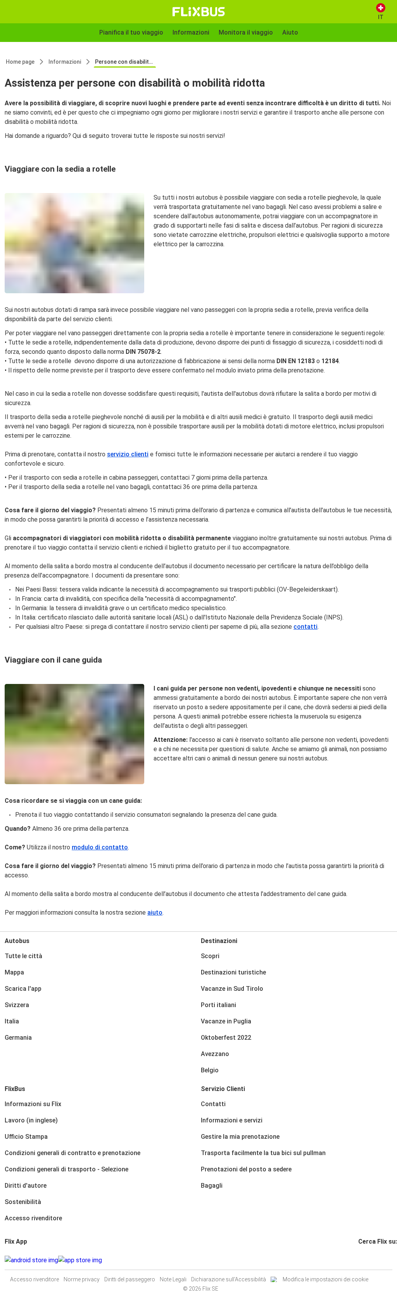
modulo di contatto (100, 847)
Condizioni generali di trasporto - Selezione (66, 1169)
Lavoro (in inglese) (31, 1120)
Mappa (14, 972)
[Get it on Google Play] (31, 1260)
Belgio (210, 1070)
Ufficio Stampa (26, 1136)
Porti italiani (218, 1005)
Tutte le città (23, 956)
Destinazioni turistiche (233, 972)
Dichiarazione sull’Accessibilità (228, 1279)
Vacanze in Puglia (226, 1021)
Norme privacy (82, 1279)
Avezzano (215, 1054)
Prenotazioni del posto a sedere (246, 1169)
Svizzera (17, 1005)
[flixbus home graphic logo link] (198, 12)
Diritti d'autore (26, 1185)
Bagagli (212, 1185)
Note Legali (173, 1279)
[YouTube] (364, 1260)
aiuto (154, 912)
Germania (18, 1037)
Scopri (210, 956)
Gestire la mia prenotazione (240, 1136)
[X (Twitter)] (369, 1260)
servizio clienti (127, 454)
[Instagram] (362, 1260)
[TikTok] (371, 1260)
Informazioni (64, 62)
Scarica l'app (23, 988)
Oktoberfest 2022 (226, 1037)
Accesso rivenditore (33, 1218)
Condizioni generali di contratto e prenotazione (72, 1153)
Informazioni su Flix (33, 1104)
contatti (305, 626)
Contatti (213, 1104)
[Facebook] (359, 1260)
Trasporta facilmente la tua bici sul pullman (263, 1153)
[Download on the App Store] (80, 1260)
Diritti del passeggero (129, 1279)
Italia (12, 1021)
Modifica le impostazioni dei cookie (325, 1279)
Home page (20, 62)
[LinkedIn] (366, 1260)
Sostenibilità (23, 1202)
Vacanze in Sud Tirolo (232, 988)
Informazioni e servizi (231, 1120)
